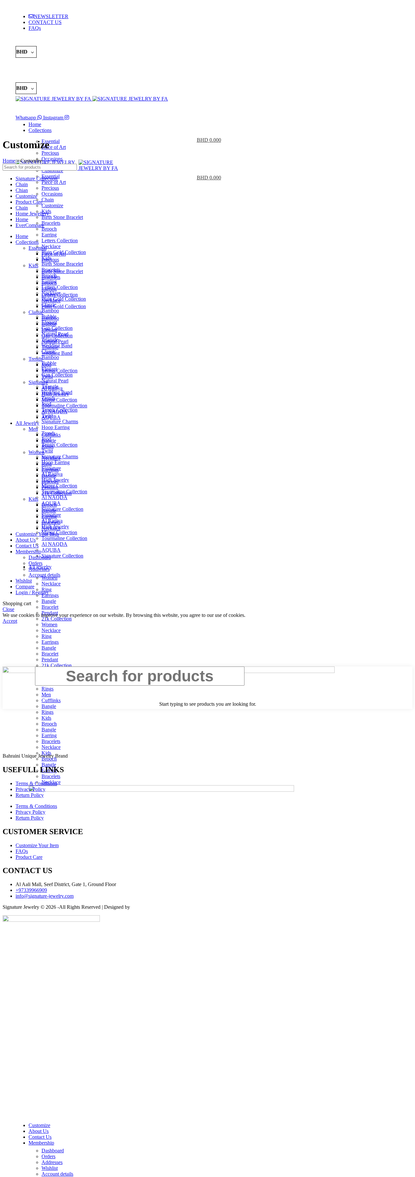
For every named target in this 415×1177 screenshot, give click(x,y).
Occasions (52, 194)
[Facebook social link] (20, 41)
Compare (25, 586)
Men (33, 429)
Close (8, 609)
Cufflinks (51, 435)
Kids (33, 265)
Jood (46, 364)
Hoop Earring (56, 427)
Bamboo (50, 310)
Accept (10, 621)
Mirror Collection (59, 485)
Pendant (50, 659)
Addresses (52, 1162)
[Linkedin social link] (45, 41)
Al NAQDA (54, 497)
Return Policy (30, 795)
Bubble (49, 324)
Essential (38, 248)
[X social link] (28, 41)
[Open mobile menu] (207, 153)
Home (9, 160)
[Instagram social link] (20, 64)
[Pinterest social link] (36, 41)
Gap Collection (57, 328)
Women (49, 624)
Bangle (49, 648)
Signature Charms (60, 421)
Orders (48, 1156)
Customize (52, 205)
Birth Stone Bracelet (62, 217)
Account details (57, 1174)
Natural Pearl (55, 380)
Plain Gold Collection (64, 299)
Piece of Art (54, 254)
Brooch (49, 229)
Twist (47, 450)
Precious (50, 188)
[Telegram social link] (53, 41)
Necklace (51, 246)
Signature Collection (62, 509)
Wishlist (50, 1168)
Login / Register (32, 592)
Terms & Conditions (36, 783)
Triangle (50, 347)
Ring (47, 636)
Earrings (50, 595)
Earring (49, 234)
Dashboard (53, 1150)
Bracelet (50, 653)
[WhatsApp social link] (28, 64)
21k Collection (57, 618)
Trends (35, 359)
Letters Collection (60, 240)
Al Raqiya (52, 388)
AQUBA (51, 550)
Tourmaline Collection (64, 538)
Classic (36, 312)
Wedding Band (57, 353)
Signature (38, 382)
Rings (47, 446)
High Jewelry (55, 394)
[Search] (207, 108)
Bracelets (51, 223)
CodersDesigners (148, 907)
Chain (48, 199)
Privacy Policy (30, 789)
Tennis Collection (59, 445)
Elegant (49, 329)
